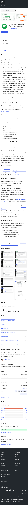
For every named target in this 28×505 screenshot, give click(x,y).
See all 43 (25, 388)
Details (4, 37)
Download (4, 31)
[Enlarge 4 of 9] (11, 288)
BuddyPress (4, 481)
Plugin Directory (4, 5)
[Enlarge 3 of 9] (11, 280)
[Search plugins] (15, 10)
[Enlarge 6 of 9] (25, 260)
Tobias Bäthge (14, 28)
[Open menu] (26, 2)
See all (25, 419)
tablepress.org (7, 169)
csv (16, 391)
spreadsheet (23, 391)
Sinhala (6, 487)
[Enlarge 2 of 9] (11, 260)
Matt (3, 476)
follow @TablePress (16, 172)
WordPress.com (5, 474)
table (22, 393)
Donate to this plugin (6, 444)
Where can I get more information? (9, 344)
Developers (4, 468)
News (2, 454)
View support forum (6, 432)
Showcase (17, 452)
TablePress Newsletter (20, 174)
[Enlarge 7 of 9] (25, 270)
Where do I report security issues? (9, 340)
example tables (6, 171)
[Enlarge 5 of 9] (25, 252)
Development (6, 47)
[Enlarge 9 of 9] (25, 291)
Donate (17, 468)
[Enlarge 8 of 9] (25, 283)
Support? (3, 324)
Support (4, 50)
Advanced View (5, 397)
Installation (5, 43)
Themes (16, 454)
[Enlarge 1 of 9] (11, 252)
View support (14, 367)
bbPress (4, 479)
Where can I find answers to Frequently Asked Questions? (8, 319)
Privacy (3, 459)
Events (16, 465)
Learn (2, 463)
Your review (4, 419)
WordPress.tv (5, 470)
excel (19, 391)
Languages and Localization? (8, 332)
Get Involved (18, 463)
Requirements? (4, 328)
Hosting (3, 456)
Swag (17, 470)
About (2, 452)
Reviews (5, 40)
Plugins (16, 456)
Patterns (17, 459)
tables (25, 393)
